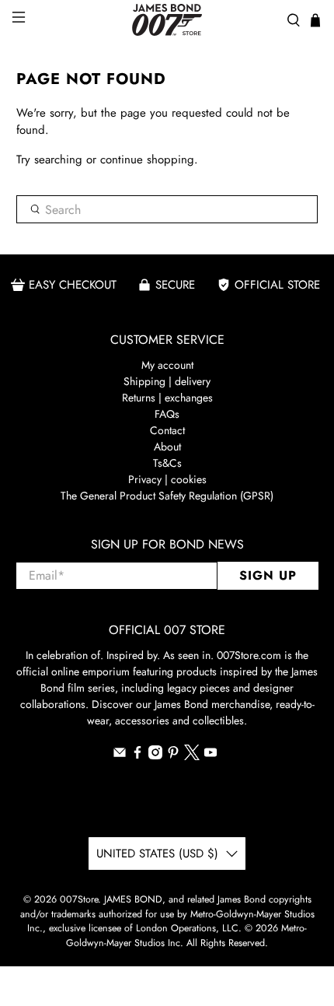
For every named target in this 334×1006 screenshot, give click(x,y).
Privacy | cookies (167, 479)
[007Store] (167, 20)
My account (167, 365)
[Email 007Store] (120, 755)
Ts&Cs (167, 463)
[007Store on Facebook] (137, 755)
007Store (79, 899)
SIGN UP (268, 575)
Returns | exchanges (167, 397)
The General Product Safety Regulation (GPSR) (167, 495)
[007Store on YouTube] (210, 755)
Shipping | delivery (167, 381)
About (167, 446)
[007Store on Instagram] (155, 755)
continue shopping (147, 159)
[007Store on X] (192, 756)
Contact (167, 430)
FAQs (167, 414)
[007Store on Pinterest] (173, 755)
